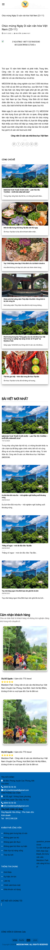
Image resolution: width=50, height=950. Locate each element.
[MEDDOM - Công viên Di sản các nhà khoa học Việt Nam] (25, 4)
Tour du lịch (8, 855)
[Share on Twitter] (23, 144)
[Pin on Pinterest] (32, 144)
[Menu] (3, 4)
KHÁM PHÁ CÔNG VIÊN (11, 828)
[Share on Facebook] (18, 144)
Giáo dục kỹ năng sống (13, 850)
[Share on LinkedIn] (36, 144)
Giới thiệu (8, 872)
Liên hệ (7, 881)
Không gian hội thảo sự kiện (15, 846)
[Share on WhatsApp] (14, 144)
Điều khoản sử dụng (12, 889)
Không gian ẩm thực (12, 842)
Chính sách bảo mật (12, 885)
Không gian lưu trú (11, 837)
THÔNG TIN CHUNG (9, 866)
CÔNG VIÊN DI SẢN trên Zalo (13, 932)
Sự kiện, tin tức (10, 876)
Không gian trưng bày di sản (15, 833)
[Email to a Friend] (27, 144)
